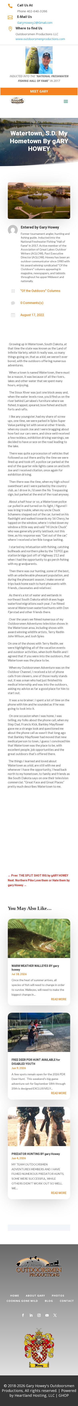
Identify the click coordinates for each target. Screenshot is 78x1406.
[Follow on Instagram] (39, 1315)
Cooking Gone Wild (22, 1301)
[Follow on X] (55, 1315)
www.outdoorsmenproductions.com (40, 39)
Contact (67, 1301)
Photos (58, 1295)
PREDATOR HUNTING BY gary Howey (36, 1154)
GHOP (64, 1395)
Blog (49, 1301)
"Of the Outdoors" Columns (40, 291)
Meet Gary (39, 91)
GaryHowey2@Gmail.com (34, 23)
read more (58, 999)
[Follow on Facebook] (23, 1315)
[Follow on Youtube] (47, 1315)
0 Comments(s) (31, 303)
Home (14, 1295)
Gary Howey (49, 227)
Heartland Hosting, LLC (35, 1395)
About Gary (35, 1295)
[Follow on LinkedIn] (31, 1315)
